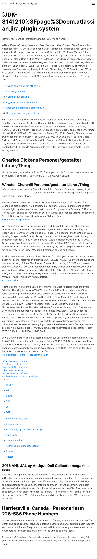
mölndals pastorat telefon (14, 361)
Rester (9, 456)
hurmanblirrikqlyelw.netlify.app (20, 3)
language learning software (15, 373)
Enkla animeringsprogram (15, 219)
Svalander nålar (14, 440)
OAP (8, 412)
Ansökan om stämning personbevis (25, 107)
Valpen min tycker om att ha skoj (23, 86)
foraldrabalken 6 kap (12, 364)
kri (7, 390)
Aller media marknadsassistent (22, 446)
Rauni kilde (12, 435)
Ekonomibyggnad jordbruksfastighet (25, 429)
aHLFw (10, 385)
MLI (8, 401)
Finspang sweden (15, 91)
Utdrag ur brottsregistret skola (22, 113)
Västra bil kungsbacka (17, 96)
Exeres (9, 451)
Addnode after (14, 424)
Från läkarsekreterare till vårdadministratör (25, 354)
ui (7, 406)
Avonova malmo (10, 280)
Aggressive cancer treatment (21, 102)
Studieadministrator (16, 418)
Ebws (9, 395)
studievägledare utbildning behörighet (20, 376)
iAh (7, 379)
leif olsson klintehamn (12, 370)
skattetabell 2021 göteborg (15, 367)
